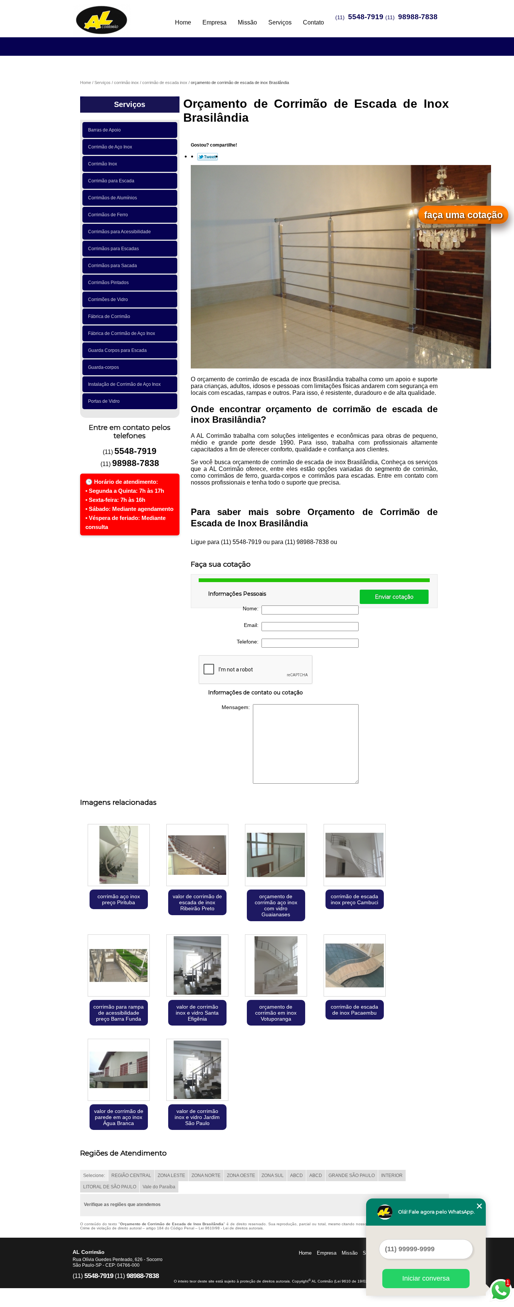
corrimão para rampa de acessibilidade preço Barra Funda (118, 1013)
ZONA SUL (273, 1175)
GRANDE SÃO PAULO (351, 1175)
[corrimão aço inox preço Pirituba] (119, 856)
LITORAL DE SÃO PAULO (109, 1186)
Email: (253, 625)
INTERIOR (392, 1175)
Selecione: (94, 1175)
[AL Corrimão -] (116, 15)
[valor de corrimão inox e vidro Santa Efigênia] (197, 966)
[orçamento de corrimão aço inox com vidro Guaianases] (276, 856)
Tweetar (207, 157)
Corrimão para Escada (111, 180)
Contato (313, 22)
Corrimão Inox (102, 164)
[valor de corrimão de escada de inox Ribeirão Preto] (197, 856)
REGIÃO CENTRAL (131, 1175)
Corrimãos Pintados (108, 282)
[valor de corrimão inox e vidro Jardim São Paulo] (197, 1070)
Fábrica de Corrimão (109, 316)
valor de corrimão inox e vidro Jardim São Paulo (197, 1117)
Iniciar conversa (426, 1278)
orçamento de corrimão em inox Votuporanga (276, 1013)
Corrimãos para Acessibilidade (119, 231)
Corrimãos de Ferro (108, 214)
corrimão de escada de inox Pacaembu (354, 1010)
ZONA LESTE (171, 1175)
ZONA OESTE (241, 1175)
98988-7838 (418, 17)
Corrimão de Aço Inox (110, 147)
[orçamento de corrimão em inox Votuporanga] (276, 966)
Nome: (252, 608)
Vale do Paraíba (159, 1186)
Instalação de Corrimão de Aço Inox (124, 384)
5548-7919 (365, 17)
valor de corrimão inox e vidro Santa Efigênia (197, 1013)
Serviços (280, 22)
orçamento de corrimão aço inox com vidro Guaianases (276, 905)
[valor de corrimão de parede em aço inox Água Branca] (119, 1070)
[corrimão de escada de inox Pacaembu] (355, 966)
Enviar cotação (394, 596)
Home (183, 22)
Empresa (214, 22)
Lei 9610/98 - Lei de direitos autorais (231, 1228)
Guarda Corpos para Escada (117, 350)
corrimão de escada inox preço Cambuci (354, 899)
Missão (247, 22)
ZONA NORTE (206, 1175)
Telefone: (249, 642)
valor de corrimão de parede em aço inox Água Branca (118, 1117)
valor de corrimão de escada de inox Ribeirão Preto (197, 902)
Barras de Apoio (104, 130)
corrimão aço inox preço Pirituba (118, 899)
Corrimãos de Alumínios (112, 197)
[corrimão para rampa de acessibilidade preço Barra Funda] (119, 966)
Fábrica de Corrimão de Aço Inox (121, 333)
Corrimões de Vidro (108, 299)
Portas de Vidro (104, 401)
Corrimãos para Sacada (112, 265)
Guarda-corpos (103, 367)
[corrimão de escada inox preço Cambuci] (355, 856)
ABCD (296, 1175)
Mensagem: (237, 707)
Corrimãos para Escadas (113, 248)
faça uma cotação (463, 214)
